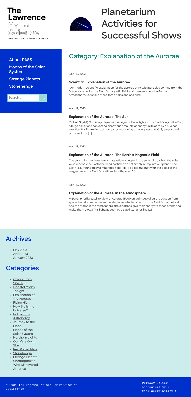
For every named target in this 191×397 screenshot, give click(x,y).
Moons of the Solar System (27, 70)
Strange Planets (24, 79)
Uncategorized (24, 361)
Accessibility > (155, 387)
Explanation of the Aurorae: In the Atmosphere (107, 193)
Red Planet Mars (25, 349)
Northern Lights (25, 337)
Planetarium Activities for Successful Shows (141, 24)
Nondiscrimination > (159, 391)
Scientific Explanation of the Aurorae (99, 82)
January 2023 (23, 258)
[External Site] (31, 23)
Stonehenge (21, 87)
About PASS (20, 60)
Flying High (21, 302)
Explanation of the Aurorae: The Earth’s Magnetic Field (114, 155)
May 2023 (20, 250)
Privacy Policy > (156, 383)
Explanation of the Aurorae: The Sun (99, 117)
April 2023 (20, 254)
